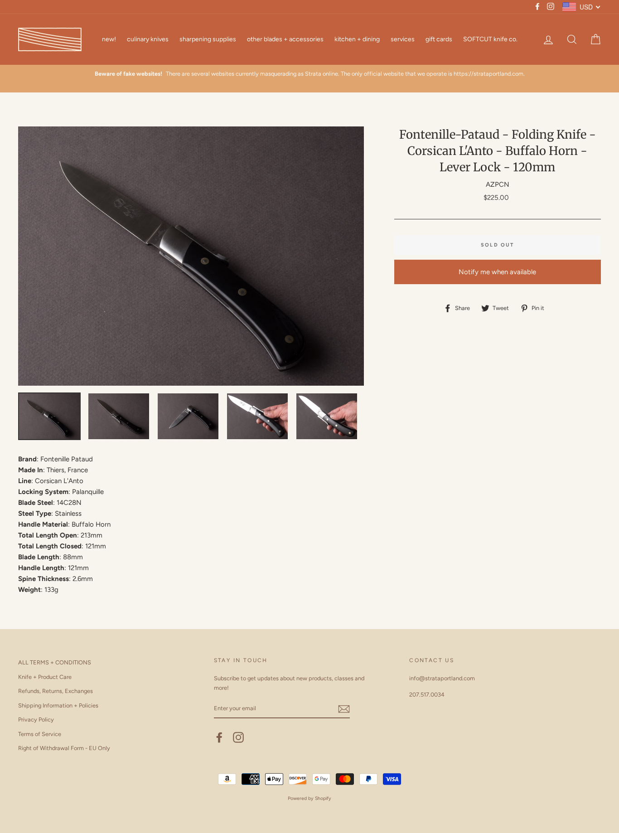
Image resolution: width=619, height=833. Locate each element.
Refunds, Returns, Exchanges (55, 691)
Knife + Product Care (45, 676)
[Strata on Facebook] (219, 737)
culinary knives (148, 39)
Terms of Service (39, 734)
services (403, 39)
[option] (309, 73)
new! (109, 39)
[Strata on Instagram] (238, 737)
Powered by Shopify (309, 798)
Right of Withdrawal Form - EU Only (64, 748)
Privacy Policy (36, 719)
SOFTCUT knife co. (490, 39)
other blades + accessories (285, 39)
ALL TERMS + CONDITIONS (54, 662)
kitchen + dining (357, 39)
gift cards (439, 39)
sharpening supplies (207, 39)
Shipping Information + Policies (58, 705)
